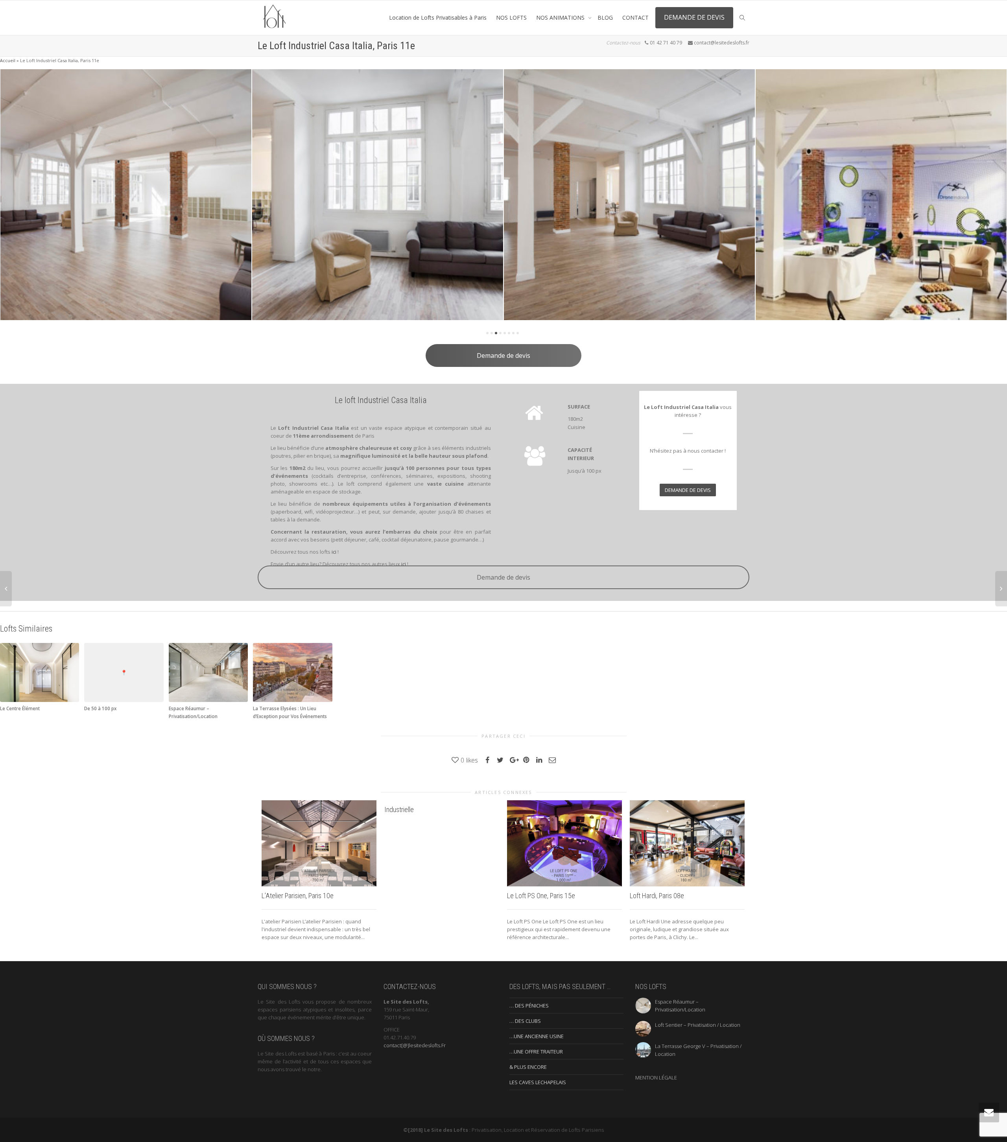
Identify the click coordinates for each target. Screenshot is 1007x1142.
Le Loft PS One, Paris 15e (541, 895)
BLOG (605, 17)
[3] (496, 333)
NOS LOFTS (511, 17)
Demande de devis (503, 355)
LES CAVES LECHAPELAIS (537, 1082)
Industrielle (399, 809)
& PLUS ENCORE (528, 1066)
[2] (492, 333)
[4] (500, 333)
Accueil (7, 60)
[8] (517, 333)
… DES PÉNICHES (529, 1005)
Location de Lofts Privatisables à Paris (438, 17)
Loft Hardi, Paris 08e (657, 895)
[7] (513, 333)
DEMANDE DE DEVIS (694, 17)
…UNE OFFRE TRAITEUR (536, 1051)
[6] (509, 333)
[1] (487, 333)
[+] (354, 194)
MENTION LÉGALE (656, 1077)
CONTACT (635, 17)
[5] (505, 333)
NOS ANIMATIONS (561, 17)
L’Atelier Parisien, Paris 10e (298, 895)
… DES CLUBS (525, 1020)
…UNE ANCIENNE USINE (536, 1036)
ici (334, 551)
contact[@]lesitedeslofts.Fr (415, 1045)
